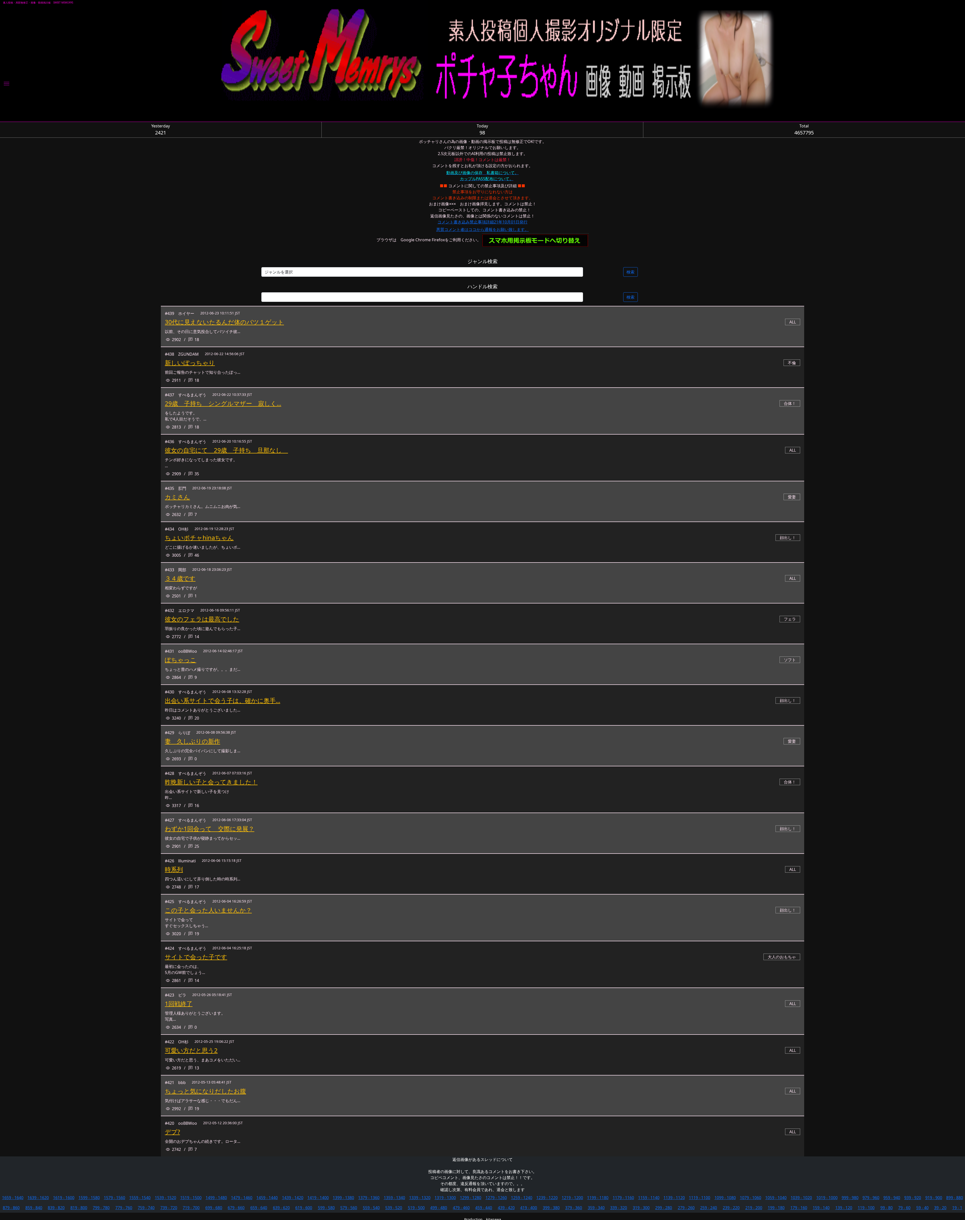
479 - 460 (461, 1207)
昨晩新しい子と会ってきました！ (211, 782)
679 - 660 (236, 1207)
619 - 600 (303, 1207)
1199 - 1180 (597, 1197)
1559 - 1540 (140, 1197)
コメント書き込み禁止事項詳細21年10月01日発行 (482, 222)
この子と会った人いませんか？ (208, 910)
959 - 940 (891, 1197)
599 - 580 (326, 1207)
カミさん (177, 497)
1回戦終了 (178, 1003)
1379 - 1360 (368, 1197)
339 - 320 (618, 1207)
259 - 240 (708, 1207)
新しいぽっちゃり (190, 362)
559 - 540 (371, 1207)
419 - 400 (528, 1207)
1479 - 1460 (241, 1197)
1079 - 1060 (750, 1197)
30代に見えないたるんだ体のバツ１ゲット (224, 322)
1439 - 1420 (292, 1197)
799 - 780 (101, 1207)
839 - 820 (56, 1207)
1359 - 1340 (394, 1197)
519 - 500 (416, 1207)
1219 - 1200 (572, 1197)
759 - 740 (146, 1207)
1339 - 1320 (419, 1197)
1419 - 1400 (318, 1197)
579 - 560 (348, 1207)
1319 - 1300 (445, 1197)
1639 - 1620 (38, 1197)
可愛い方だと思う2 (191, 1050)
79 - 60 (904, 1207)
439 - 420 (506, 1207)
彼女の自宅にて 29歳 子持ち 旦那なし (226, 450)
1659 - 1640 (12, 1197)
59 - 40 (922, 1207)
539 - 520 (393, 1207)
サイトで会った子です (196, 957)
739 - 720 (168, 1207)
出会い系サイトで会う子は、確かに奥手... (222, 700)
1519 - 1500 (191, 1197)
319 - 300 (641, 1207)
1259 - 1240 (521, 1197)
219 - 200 (753, 1207)
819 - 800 (78, 1207)
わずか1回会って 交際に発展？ (209, 828)
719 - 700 (191, 1207)
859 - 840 (33, 1207)
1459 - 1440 (267, 1197)
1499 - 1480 (216, 1197)
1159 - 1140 (648, 1197)
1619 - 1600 (63, 1197)
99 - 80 (886, 1207)
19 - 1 (957, 1207)
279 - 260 (686, 1207)
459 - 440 (483, 1207)
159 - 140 (821, 1207)
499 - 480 (438, 1207)
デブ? (172, 1132)
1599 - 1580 (89, 1197)
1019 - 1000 (827, 1197)
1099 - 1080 (725, 1197)
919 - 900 (933, 1197)
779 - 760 (123, 1207)
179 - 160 (798, 1207)
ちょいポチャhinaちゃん (199, 537)
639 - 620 (281, 1207)
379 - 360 (573, 1207)
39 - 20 (940, 1207)
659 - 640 (258, 1207)
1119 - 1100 (699, 1197)
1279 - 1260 (496, 1197)
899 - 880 (954, 1197)
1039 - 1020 (801, 1197)
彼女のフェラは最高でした (202, 619)
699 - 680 (213, 1207)
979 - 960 (870, 1197)
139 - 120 (843, 1207)
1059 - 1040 (776, 1197)
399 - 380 (551, 1207)
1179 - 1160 (623, 1197)
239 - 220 (731, 1207)
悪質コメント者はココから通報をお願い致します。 (482, 229)
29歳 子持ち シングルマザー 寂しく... (223, 403)
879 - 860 (11, 1207)
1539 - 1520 (165, 1197)
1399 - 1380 (343, 1197)
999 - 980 (850, 1197)
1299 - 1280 (470, 1197)
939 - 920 (912, 1197)
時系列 (174, 869)
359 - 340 (596, 1207)
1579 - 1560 (114, 1197)
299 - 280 (663, 1207)
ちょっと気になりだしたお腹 (205, 1091)
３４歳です (180, 578)
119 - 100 (866, 1207)
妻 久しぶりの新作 (192, 741)
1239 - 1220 (547, 1197)
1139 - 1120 (674, 1197)
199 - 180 (776, 1207)
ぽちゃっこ (180, 659)
